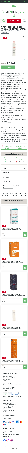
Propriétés (6, 173)
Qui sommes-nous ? (7, 403)
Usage (4, 168)
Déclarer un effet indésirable (9, 405)
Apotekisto (14, 448)
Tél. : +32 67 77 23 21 (8, 383)
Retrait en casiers (7, 433)
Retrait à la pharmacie (8, 431)
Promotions (14, 21)
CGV (4, 409)
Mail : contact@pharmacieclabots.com (12, 385)
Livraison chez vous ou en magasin (11, 434)
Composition (6, 182)
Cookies (5, 411)
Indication (6, 177)
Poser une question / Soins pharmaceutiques (11, 187)
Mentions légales (7, 407)
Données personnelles (8, 410)
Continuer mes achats (20, 147)
